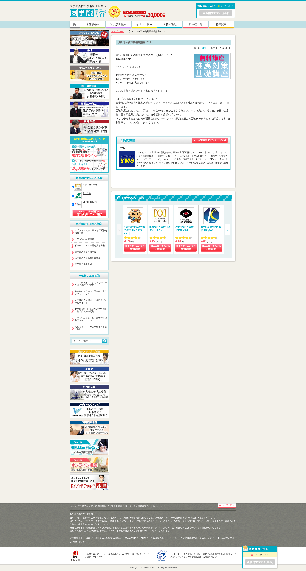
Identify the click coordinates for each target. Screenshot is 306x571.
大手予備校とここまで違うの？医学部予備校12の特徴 (91, 283)
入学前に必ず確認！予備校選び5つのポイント (90, 301)
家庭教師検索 (118, 24)
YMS (204, 48)
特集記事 (221, 24)
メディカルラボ (90, 185)
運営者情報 (116, 506)
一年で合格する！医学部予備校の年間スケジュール (91, 319)
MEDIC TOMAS (90, 202)
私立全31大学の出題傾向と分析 (90, 245)
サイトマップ (158, 506)
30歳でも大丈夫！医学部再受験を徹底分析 (91, 231)
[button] (227, 229)
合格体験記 (170, 24)
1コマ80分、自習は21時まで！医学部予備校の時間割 (91, 310)
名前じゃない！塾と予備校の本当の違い (91, 327)
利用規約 (127, 506)
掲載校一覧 (195, 24)
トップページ (117, 31)
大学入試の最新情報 (84, 239)
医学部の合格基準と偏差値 (87, 258)
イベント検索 (144, 24)
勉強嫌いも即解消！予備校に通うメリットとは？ (91, 292)
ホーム (73, 506)
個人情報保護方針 (142, 506)
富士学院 (87, 193)
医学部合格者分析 (83, 264)
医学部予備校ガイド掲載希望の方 (94, 506)
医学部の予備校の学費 (85, 252)
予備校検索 (93, 24)
